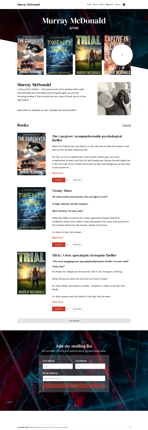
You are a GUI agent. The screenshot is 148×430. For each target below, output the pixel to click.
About (95, 4)
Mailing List (109, 4)
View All (127, 125)
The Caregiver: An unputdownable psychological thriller (87, 138)
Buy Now (59, 180)
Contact (118, 4)
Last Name (81, 360)
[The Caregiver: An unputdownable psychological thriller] (30, 55)
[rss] (130, 427)
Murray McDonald (28, 4)
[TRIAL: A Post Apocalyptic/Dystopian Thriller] (88, 55)
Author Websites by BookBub (58, 427)
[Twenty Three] (59, 55)
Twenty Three (62, 190)
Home (89, 4)
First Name (48, 360)
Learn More (77, 180)
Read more (57, 172)
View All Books (74, 321)
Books (101, 4)
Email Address (50, 373)
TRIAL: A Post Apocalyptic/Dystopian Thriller (84, 255)
